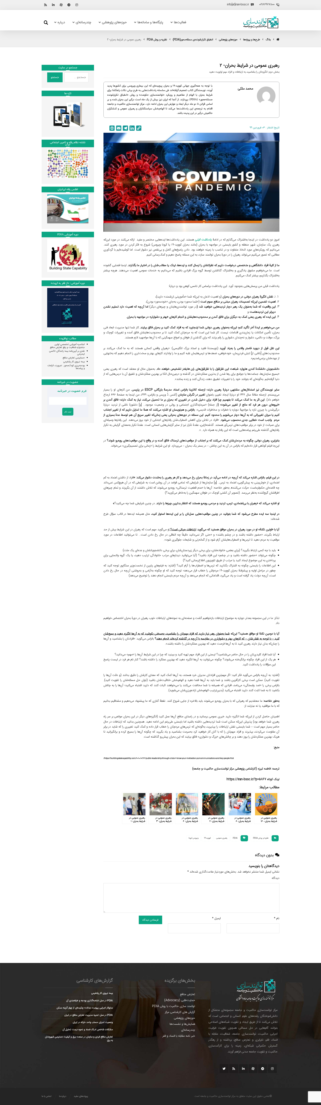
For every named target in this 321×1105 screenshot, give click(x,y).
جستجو (55, 77)
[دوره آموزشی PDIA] (67, 255)
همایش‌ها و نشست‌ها (182, 1024)
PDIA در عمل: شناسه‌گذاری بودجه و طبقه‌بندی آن (89, 1001)
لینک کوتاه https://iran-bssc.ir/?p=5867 (253, 779)
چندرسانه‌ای (188, 1030)
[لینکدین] (53, 5)
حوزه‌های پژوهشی (184, 1018)
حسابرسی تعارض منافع (74, 358)
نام (276, 918)
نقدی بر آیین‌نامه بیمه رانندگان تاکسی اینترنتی (67, 352)
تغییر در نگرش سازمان (191, 394)
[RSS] (45, 5)
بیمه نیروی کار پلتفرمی (74, 362)
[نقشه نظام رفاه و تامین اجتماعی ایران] (67, 163)
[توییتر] (224, 1068)
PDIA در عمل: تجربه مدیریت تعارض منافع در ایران (88, 1015)
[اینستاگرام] (77, 5)
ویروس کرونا (193, 838)
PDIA (235, 838)
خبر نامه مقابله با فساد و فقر (179, 1036)
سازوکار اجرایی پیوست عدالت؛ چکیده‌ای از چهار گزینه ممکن (85, 1008)
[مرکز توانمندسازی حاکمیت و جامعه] (261, 22)
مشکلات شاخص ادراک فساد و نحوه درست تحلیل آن (87, 1030)
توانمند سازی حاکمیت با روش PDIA (173, 1006)
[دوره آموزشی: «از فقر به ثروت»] (67, 307)
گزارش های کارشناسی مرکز (180, 1012)
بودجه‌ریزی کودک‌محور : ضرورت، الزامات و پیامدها (66, 367)
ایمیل (216, 918)
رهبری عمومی (221, 838)
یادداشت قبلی (203, 239)
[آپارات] (61, 5)
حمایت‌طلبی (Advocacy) (179, 1000)
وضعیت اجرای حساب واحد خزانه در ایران (93, 1022)
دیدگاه (275, 878)
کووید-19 (207, 838)
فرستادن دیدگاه (150, 920)
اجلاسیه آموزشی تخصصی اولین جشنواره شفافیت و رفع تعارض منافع (67, 345)
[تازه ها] (67, 114)
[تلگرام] (69, 5)
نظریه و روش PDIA (260, 838)
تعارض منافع (187, 994)
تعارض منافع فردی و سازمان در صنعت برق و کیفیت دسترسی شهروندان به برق (79, 1038)
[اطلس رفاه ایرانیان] (67, 208)
